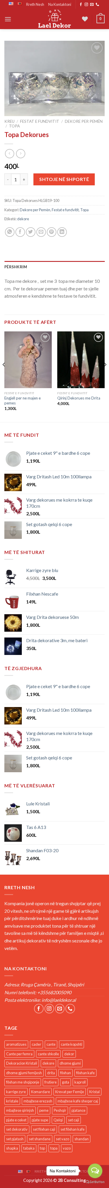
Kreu (9, 121)
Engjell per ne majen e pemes (22, 401)
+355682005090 (54, 992)
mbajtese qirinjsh (20, 1110)
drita (51, 1072)
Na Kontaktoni (59, 4)
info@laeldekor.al (59, 1000)
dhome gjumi (70, 1063)
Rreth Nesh (35, 4)
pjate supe (40, 1120)
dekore (23, 218)
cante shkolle (48, 1054)
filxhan (65, 1072)
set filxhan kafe (72, 1129)
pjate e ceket (16, 1120)
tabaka (29, 1148)
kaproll (80, 1082)
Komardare (40, 1091)
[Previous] (4, 376)
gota (65, 1082)
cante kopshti (71, 1044)
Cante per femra (19, 1054)
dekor (69, 1054)
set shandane (40, 1138)
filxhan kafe (85, 1072)
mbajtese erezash (38, 1101)
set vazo (62, 1138)
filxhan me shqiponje (22, 1082)
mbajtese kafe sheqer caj (78, 1101)
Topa (14, 126)
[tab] (54, 267)
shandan (81, 1138)
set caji (73, 1120)
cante (51, 1044)
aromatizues (16, 1044)
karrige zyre (16, 1091)
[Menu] (7, 19)
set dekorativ (17, 1129)
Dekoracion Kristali (21, 1063)
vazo (67, 1148)
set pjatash (15, 1138)
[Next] (105, 376)
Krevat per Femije (69, 1091)
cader (36, 1044)
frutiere (50, 1082)
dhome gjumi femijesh (24, 1072)
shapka (12, 1148)
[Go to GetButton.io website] (95, 1182)
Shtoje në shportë (64, 179)
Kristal (94, 1091)
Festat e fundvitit (39, 121)
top (42, 1148)
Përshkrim (15, 266)
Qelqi (58, 1120)
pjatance (78, 1110)
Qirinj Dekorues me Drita (78, 398)
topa (54, 1148)
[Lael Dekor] (54, 19)
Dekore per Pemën (84, 121)
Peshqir (60, 1110)
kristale (12, 1101)
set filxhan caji (44, 1129)
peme (44, 1110)
